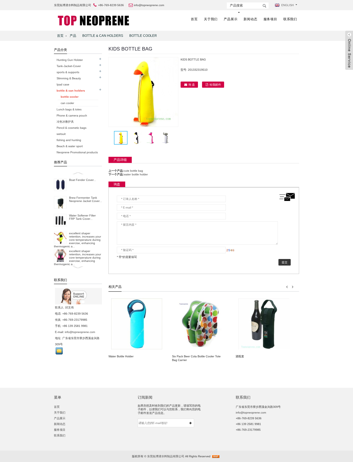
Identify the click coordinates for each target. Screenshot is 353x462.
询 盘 (191, 84)
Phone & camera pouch (72, 115)
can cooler (67, 103)
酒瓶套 (240, 356)
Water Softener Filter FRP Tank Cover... (82, 217)
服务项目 (270, 19)
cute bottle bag (133, 170)
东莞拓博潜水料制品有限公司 (165, 456)
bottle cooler (143, 35)
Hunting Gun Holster (70, 60)
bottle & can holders (102, 35)
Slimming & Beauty (69, 78)
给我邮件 (215, 84)
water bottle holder (136, 174)
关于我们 (211, 19)
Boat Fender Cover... (82, 180)
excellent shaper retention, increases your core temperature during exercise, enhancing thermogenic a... (77, 240)
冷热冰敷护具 (65, 121)
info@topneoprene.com (80, 332)
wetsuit (61, 134)
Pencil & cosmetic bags (71, 127)
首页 (194, 19)
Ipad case (63, 84)
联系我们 (290, 19)
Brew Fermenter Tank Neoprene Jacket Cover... (85, 199)
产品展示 (230, 19)
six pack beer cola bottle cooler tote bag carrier (196, 358)
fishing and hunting (69, 140)
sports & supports (68, 72)
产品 (73, 35)
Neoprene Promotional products (77, 152)
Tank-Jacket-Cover (69, 66)
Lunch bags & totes (69, 109)
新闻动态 (250, 19)
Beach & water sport (70, 146)
